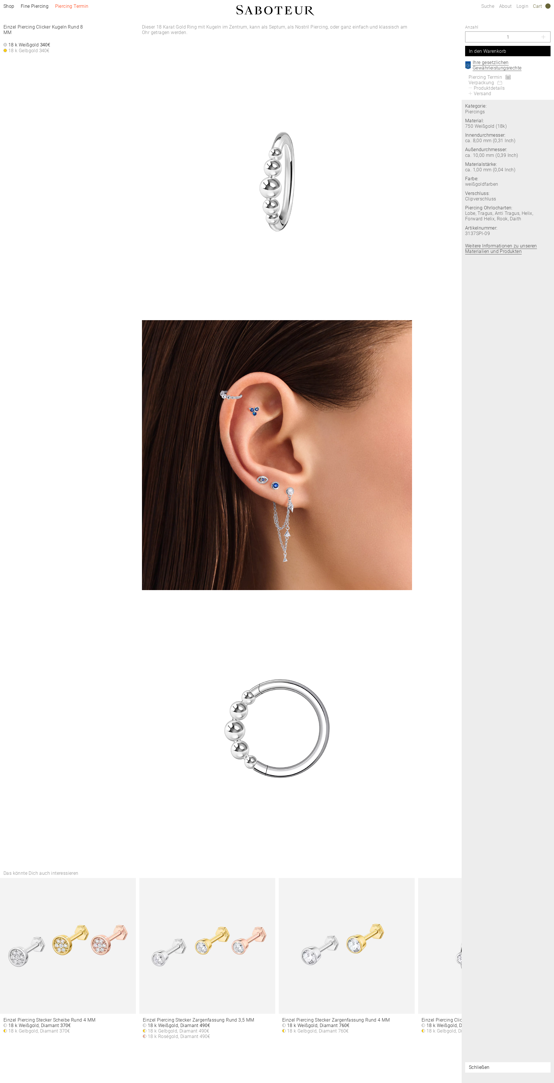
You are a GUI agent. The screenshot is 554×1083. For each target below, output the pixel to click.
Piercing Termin (72, 6)
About (506, 6)
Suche (487, 6)
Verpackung (481, 82)
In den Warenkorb (487, 51)
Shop (8, 6)
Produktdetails (489, 88)
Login (522, 6)
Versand (482, 93)
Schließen (479, 1067)
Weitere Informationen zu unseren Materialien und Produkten (501, 248)
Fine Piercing (34, 6)
